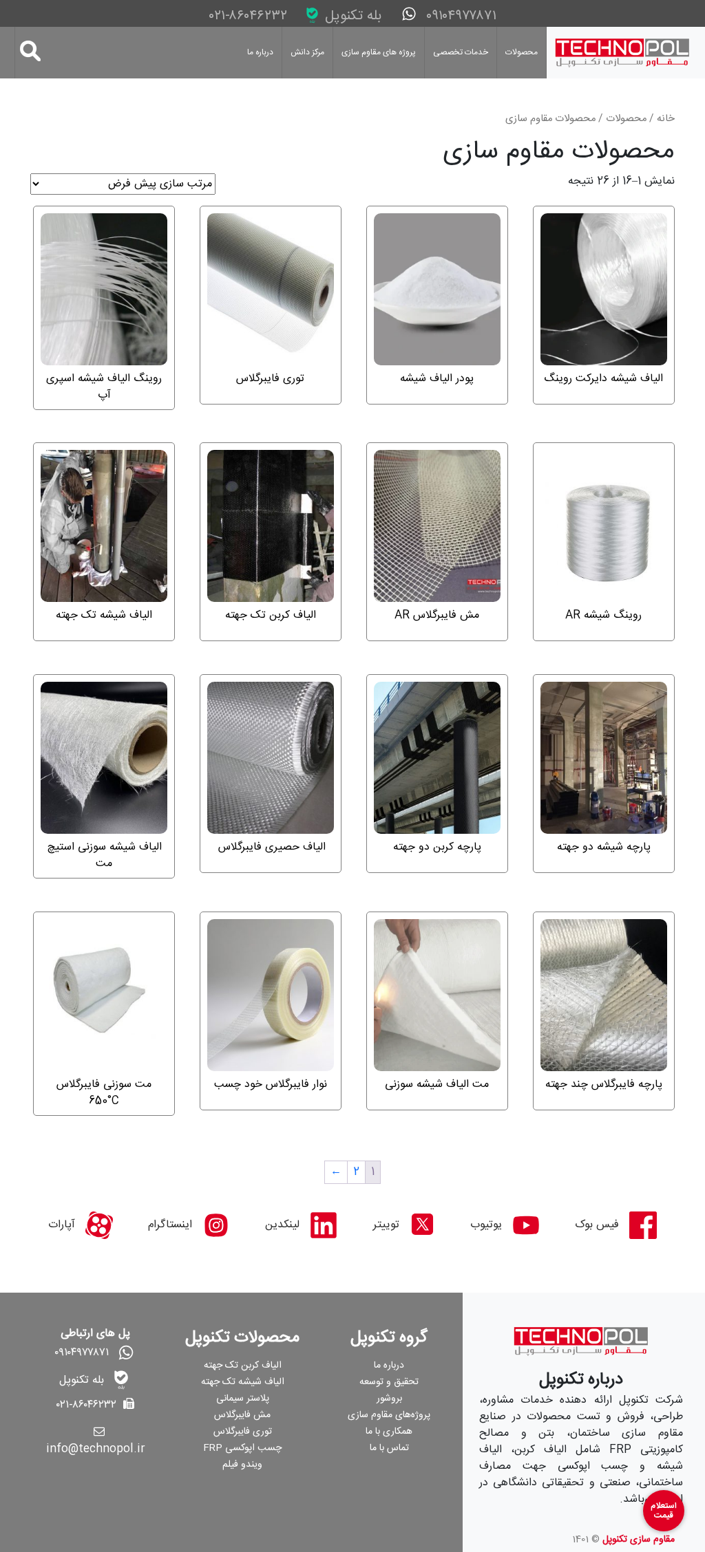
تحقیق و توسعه (389, 1382)
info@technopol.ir (95, 1449)
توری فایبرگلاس (242, 1431)
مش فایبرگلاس (242, 1415)
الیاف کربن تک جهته (243, 1365)
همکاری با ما (389, 1431)
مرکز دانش (307, 52)
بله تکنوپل (351, 16)
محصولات (521, 52)
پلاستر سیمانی (242, 1398)
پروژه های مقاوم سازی (378, 52)
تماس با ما (389, 1448)
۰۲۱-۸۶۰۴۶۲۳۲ (250, 16)
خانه (666, 119)
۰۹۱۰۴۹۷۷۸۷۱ (459, 16)
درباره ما (260, 52)
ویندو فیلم (242, 1464)
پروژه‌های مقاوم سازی (389, 1415)
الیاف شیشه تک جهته (242, 1382)
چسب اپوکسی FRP (242, 1448)
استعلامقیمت (664, 1510)
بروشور (389, 1398)
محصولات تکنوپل (242, 1338)
